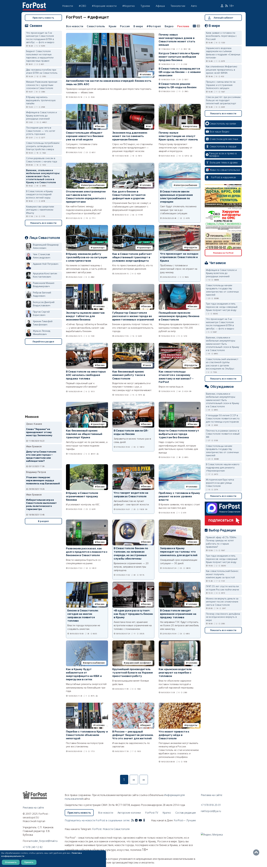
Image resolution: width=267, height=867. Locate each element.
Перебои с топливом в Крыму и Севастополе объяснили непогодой (87, 735)
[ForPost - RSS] (132, 820)
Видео (169, 26)
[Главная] (34, 4)
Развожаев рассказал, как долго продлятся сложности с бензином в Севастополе (87, 552)
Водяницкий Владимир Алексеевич (46, 246)
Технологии (178, 6)
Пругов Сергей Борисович (41, 313)
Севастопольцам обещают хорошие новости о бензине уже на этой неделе (85, 136)
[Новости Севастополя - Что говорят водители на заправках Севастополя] (133, 465)
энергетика (190, 126)
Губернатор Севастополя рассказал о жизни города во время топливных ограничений (133, 316)
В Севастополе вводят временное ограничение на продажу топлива (178, 614)
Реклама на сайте (33, 807)
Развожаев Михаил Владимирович (43, 284)
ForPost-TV (151, 812)
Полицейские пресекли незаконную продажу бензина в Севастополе (179, 316)
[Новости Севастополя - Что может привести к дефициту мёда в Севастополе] (180, 704)
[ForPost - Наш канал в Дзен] (146, 820)
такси (147, 365)
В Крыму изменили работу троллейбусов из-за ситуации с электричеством (86, 257)
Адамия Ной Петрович (45, 263)
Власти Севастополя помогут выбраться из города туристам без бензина (179, 434)
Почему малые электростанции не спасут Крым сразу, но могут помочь (178, 136)
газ (149, 126)
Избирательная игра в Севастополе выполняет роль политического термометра (41, 504)
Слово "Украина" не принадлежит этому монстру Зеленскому (39, 432)
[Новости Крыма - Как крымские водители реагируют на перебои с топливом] (180, 641)
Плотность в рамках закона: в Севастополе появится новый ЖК (223, 433)
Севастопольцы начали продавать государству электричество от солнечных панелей (222, 290)
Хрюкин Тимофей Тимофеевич (43, 323)
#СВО (82, 6)
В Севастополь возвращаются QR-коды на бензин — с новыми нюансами (180, 72)
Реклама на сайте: (212, 795)
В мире (138, 26)
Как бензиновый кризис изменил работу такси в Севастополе (128, 375)
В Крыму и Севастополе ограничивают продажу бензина (82, 496)
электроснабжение (94, 185)
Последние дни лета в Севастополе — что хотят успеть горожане (40, 130)
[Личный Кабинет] (222, 6)
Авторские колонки (129, 812)
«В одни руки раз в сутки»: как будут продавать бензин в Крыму (133, 614)
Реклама (183, 26)
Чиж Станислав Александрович (41, 256)
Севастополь (96, 26)
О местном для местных (224, 139)
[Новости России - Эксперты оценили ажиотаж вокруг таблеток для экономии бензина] (87, 285)
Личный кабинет (223, 17)
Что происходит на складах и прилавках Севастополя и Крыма (179, 257)
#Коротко (128, 6)
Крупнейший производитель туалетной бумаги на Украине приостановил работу (132, 673)
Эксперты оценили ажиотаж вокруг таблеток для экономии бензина (85, 316)
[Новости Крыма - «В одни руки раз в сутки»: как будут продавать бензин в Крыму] (133, 583)
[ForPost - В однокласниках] (144, 820)
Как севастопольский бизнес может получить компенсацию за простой (222, 574)
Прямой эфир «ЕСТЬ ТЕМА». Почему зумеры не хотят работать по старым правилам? (221, 542)
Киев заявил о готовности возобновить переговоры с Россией (221, 36)
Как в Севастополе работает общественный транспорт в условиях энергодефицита (132, 257)
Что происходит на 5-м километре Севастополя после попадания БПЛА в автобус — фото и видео (40, 37)
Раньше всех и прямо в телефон (223, 154)
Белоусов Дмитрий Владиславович (44, 304)
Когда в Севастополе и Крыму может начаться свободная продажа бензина (179, 57)
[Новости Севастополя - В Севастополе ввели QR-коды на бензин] (133, 403)
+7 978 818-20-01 (211, 805)
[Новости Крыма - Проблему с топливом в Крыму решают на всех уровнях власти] (180, 465)
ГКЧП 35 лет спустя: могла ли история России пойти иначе (222, 588)
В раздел (43, 521)
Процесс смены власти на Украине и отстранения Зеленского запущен (220, 85)
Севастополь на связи (223, 123)
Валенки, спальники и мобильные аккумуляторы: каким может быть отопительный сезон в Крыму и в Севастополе (43, 176)
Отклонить (11, 862)
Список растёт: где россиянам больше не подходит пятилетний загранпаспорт (223, 100)
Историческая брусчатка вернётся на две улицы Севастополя (220, 482)
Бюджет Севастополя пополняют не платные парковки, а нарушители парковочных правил (40, 56)
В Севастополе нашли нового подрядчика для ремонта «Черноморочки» (222, 467)
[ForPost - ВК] (136, 820)
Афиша (160, 6)
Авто (194, 6)
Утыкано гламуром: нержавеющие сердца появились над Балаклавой (43, 480)
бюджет (146, 725)
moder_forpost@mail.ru (44, 841)
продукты (191, 247)
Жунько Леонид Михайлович (41, 332)
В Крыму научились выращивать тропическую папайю (41, 100)
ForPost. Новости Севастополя (110, 829)
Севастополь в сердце (223, 146)
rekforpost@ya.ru (211, 811)
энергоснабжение (94, 662)
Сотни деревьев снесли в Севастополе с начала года (41, 160)
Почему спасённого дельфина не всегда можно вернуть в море (223, 617)
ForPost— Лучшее (185, 820)
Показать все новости (43, 222)
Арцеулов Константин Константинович (45, 275)
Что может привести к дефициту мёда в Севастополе (174, 735)
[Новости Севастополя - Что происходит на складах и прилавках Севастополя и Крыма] (180, 226)
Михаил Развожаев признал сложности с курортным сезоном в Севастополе (41, 85)
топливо (146, 74)
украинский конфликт (138, 662)
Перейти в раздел (43, 341)
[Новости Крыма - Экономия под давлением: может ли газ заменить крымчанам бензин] (133, 105)
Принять (28, 862)
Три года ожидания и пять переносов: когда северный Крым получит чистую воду (221, 306)
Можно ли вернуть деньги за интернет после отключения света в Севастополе (222, 601)
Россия (125, 26)
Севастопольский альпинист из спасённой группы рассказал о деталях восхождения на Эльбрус (222, 364)
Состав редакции (185, 812)
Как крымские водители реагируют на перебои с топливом (175, 673)
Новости (67, 6)
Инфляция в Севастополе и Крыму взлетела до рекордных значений (41, 115)
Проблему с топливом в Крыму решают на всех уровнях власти (179, 496)
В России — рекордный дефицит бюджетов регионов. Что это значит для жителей (133, 735)
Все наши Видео (219, 131)
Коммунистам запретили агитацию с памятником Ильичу (40, 209)
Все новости (74, 26)
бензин (101, 126)
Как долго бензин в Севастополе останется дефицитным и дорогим (129, 195)
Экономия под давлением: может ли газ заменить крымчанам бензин (130, 136)
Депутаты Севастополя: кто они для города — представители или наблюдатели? (41, 456)
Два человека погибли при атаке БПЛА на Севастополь (42, 71)
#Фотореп (154, 26)
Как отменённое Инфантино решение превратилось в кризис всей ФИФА (221, 69)
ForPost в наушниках (223, 177)
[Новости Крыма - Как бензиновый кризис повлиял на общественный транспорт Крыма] (87, 403)
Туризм (145, 6)
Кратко (167, 812)
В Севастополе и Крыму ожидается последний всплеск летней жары (39, 194)
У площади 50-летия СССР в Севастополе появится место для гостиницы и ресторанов (223, 418)
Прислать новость (43, 17)
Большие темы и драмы (224, 162)
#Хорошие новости (104, 6)
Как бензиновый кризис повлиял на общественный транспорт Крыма (84, 434)
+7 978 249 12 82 (33, 847)
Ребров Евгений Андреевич (42, 294)
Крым (112, 26)
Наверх (257, 852)
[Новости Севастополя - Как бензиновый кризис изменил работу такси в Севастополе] (133, 344)
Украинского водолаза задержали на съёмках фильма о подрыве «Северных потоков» (223, 52)
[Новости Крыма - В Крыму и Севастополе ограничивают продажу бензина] (87, 465)
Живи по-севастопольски (225, 169)
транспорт (98, 247)
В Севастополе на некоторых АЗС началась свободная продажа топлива (86, 375)
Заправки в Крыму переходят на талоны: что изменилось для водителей (178, 552)
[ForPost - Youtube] (140, 820)
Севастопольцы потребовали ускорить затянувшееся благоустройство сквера (42, 146)
